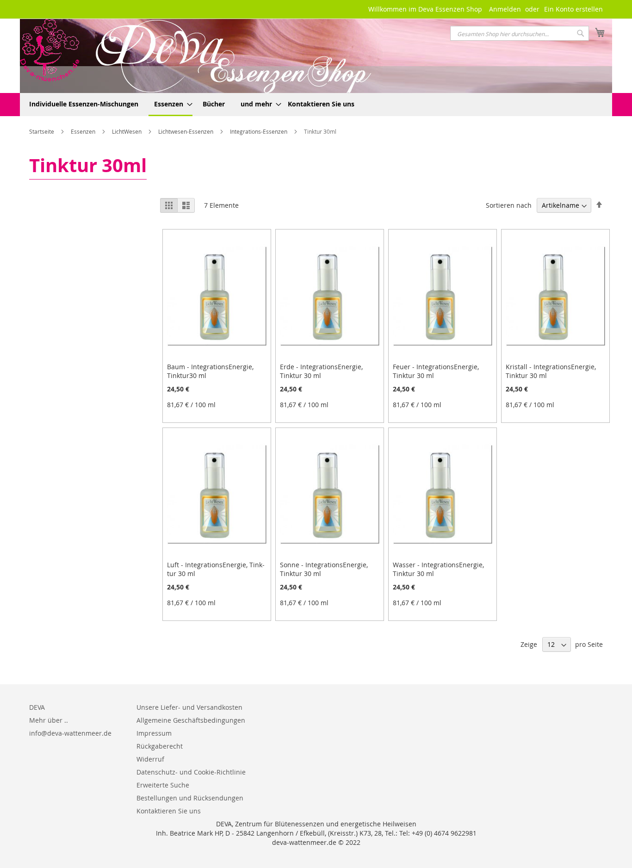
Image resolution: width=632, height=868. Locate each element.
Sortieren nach (509, 205)
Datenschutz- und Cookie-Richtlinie (191, 772)
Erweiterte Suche (162, 785)
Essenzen (84, 131)
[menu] (316, 104)
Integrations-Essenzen (259, 131)
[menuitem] (84, 104)
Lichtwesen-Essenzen (186, 131)
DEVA (37, 707)
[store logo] (49, 50)
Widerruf (150, 759)
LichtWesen (127, 131)
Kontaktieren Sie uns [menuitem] (321, 103)
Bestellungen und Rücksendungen (189, 798)
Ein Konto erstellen (573, 9)
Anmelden (505, 9)
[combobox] (519, 33)
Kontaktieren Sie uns (168, 810)
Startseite (42, 131)
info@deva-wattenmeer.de (70, 733)
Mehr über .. (48, 720)
